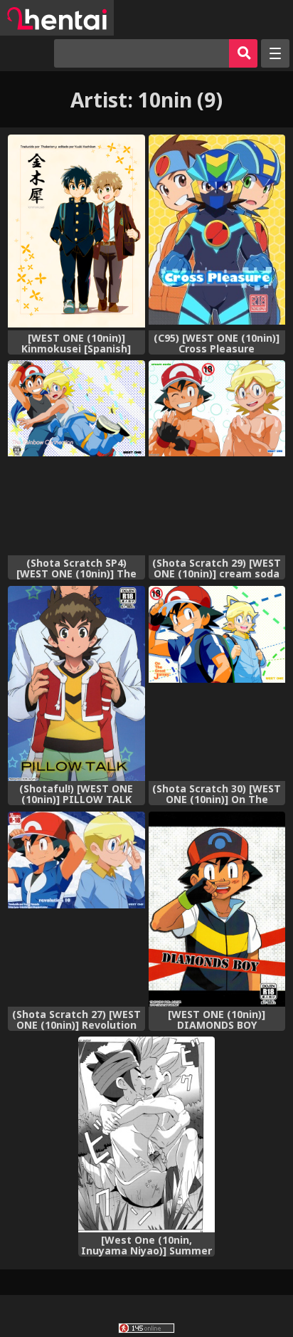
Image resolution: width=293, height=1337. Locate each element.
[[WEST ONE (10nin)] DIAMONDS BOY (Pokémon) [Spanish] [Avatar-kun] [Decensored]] (217, 909)
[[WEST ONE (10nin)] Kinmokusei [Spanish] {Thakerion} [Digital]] (76, 232)
